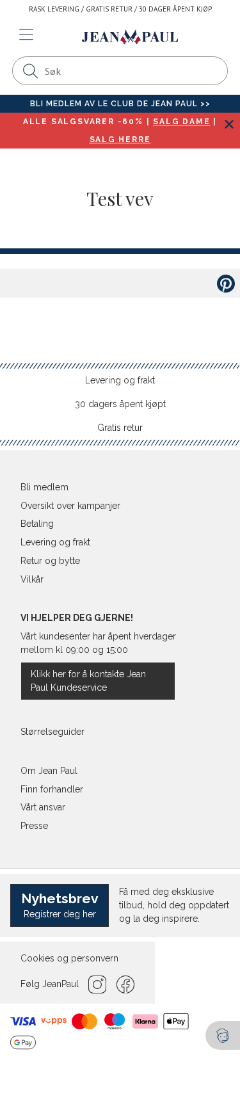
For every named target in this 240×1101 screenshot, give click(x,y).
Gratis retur (120, 427)
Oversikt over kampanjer (70, 506)
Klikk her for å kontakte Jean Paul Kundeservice (88, 681)
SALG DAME (181, 121)
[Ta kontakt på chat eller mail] (222, 1035)
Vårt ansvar (42, 807)
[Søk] (30, 70)
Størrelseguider (52, 732)
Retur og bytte (50, 561)
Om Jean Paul (48, 771)
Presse (34, 826)
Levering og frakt (120, 380)
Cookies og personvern (69, 958)
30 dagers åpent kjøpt (120, 404)
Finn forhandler (51, 789)
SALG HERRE (120, 139)
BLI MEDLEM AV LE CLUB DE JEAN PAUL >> (120, 103)
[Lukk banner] (229, 124)
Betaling (37, 523)
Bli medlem (44, 487)
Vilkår (32, 579)
